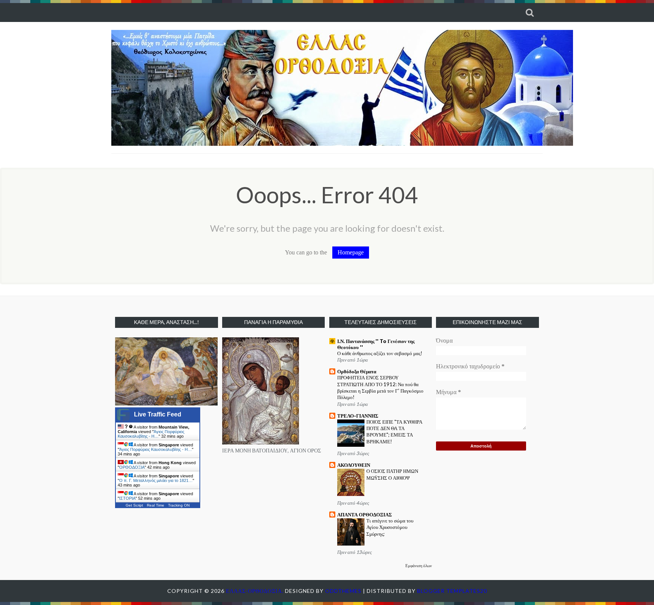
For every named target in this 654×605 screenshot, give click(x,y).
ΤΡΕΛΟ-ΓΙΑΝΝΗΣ (357, 416)
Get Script (134, 505)
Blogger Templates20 (452, 591)
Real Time (155, 505)
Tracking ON (179, 505)
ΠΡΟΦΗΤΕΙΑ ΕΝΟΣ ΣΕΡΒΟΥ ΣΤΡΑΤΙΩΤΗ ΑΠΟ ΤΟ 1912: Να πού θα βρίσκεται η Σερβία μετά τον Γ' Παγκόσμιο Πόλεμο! (380, 387)
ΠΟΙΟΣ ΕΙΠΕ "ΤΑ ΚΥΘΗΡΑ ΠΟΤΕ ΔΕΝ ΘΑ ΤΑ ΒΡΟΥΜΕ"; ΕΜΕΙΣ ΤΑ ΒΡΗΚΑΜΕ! (394, 431)
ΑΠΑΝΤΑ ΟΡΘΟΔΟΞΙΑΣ (364, 514)
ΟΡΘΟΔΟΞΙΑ (132, 467)
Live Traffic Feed (157, 414)
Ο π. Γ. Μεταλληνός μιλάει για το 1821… (156, 480)
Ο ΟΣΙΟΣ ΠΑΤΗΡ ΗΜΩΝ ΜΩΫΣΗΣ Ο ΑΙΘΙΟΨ (392, 474)
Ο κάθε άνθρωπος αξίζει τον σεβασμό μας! (379, 353)
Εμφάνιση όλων (418, 565)
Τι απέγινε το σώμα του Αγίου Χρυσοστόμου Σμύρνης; (389, 527)
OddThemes (343, 591)
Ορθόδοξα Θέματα (356, 371)
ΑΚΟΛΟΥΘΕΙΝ (353, 465)
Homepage (351, 252)
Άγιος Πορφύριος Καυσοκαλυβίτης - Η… (151, 433)
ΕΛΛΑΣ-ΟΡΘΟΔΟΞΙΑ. (255, 591)
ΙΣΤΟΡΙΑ (127, 498)
